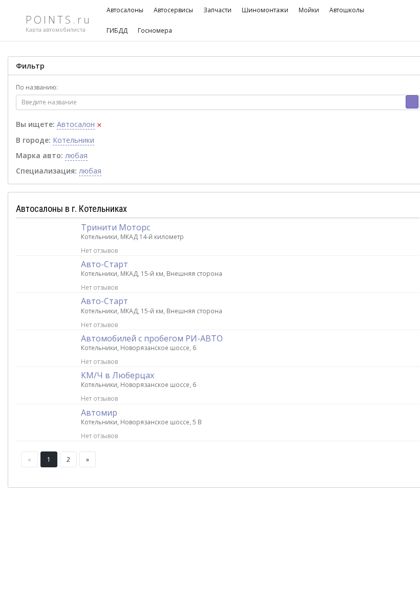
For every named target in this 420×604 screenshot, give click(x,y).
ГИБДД (117, 30)
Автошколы (346, 10)
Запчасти (217, 10)
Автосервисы (173, 10)
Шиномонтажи (265, 10)
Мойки (309, 10)
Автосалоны (125, 10)
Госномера (155, 30)
